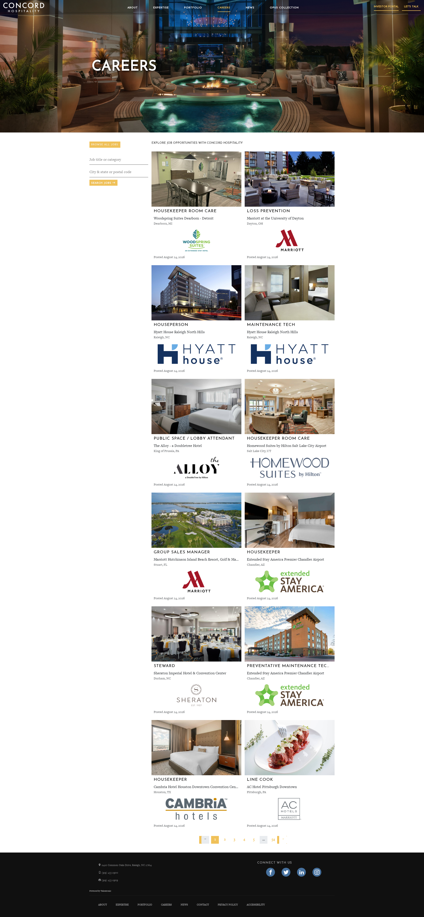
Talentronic (106, 890)
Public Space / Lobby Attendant (194, 439)
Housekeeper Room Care (185, 211)
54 (273, 839)
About (132, 7)
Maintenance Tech (271, 325)
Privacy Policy (228, 904)
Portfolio (193, 7)
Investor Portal (386, 6)
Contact (203, 904)
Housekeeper (263, 552)
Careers (224, 7)
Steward (164, 666)
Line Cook (260, 780)
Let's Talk (411, 6)
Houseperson (171, 325)
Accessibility (256, 904)
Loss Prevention (268, 211)
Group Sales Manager (182, 552)
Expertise (161, 7)
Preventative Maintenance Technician (297, 666)
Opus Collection (284, 7)
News (250, 7)
